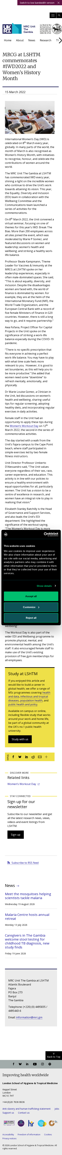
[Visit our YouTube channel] (35, 1064)
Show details (44, 585)
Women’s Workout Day (24, 426)
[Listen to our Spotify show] (49, 1064)
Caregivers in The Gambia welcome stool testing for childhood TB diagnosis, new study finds (27, 941)
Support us (8, 1112)
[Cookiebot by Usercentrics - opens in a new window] (44, 534)
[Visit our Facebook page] (13, 1064)
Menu (53, 15)
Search (59, 15)
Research (45, 40)
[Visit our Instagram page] (42, 1064)
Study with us (20, 739)
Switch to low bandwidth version (37, 2)
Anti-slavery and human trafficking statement (26, 1108)
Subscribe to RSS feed (25, 863)
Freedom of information (29, 1134)
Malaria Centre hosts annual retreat (27, 916)
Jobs (57, 1108)
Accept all (31, 596)
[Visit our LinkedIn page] (27, 1064)
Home (7, 40)
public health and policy (22, 704)
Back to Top (53, 1056)
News (31, 40)
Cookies (48, 1134)
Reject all (31, 617)
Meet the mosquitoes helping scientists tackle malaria (28, 896)
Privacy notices (9, 1138)
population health (31, 700)
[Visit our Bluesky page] (20, 1064)
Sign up (15, 834)
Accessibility (8, 1134)
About (20, 40)
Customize (29, 607)
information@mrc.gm (29, 1017)
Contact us (24, 1112)
